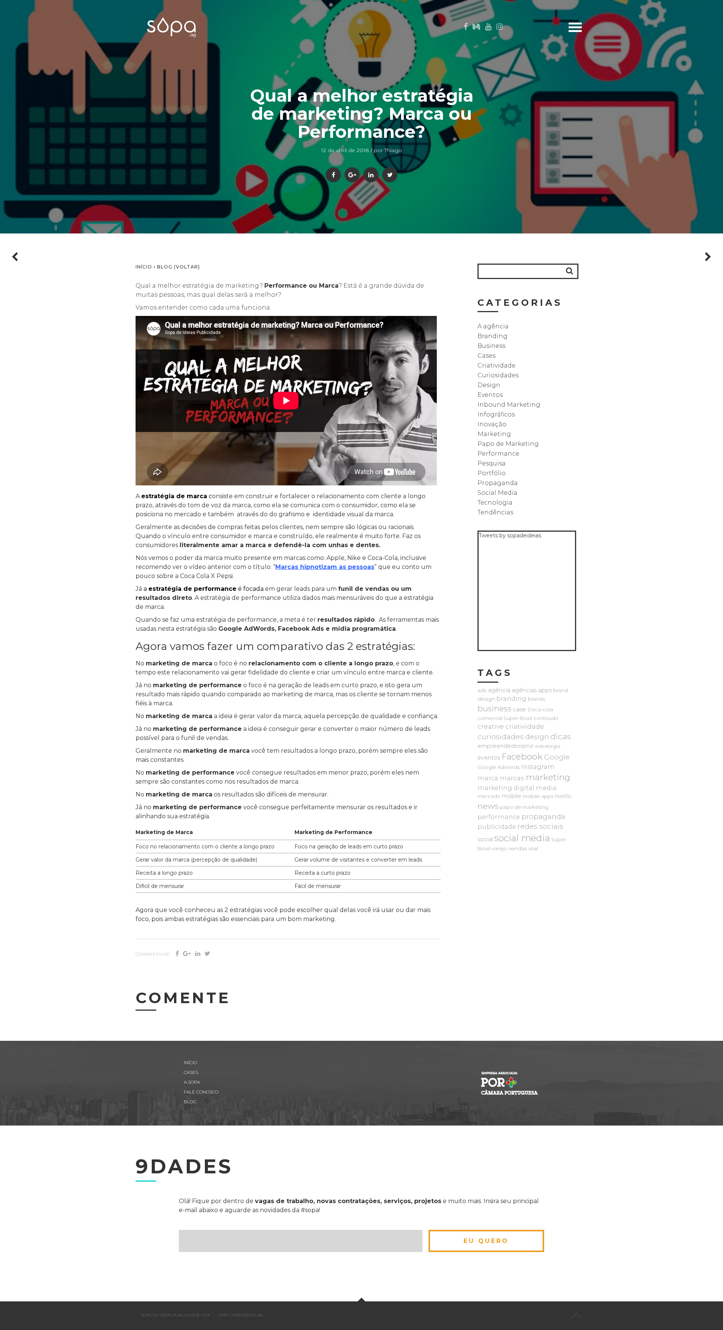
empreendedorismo (505, 746)
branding (511, 698)
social (485, 839)
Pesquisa (491, 463)
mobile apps (538, 796)
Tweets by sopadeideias (510, 535)
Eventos (490, 394)
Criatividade (496, 365)
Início (608, 50)
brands (536, 699)
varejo (499, 848)
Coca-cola (540, 709)
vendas (517, 848)
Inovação (491, 424)
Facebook (522, 756)
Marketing (494, 434)
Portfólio (491, 473)
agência (499, 690)
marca (487, 778)
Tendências (495, 512)
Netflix (563, 796)
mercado (488, 796)
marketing (548, 777)
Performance (498, 453)
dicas (561, 736)
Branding (492, 336)
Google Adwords (498, 767)
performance (498, 817)
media (546, 788)
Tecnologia (495, 502)
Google (557, 757)
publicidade (496, 826)
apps (545, 690)
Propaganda (497, 483)
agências (524, 690)
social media (522, 838)
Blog (608, 73)
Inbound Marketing (508, 404)
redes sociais (540, 826)
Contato (602, 96)
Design (488, 385)
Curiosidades (498, 375)
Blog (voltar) (178, 267)
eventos (488, 757)
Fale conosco (201, 1092)
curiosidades (500, 736)
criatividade (524, 726)
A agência (493, 326)
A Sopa (606, 85)
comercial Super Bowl (504, 718)
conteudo (546, 718)
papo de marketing (524, 807)
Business (491, 345)
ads (482, 690)
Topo (576, 1316)
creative (490, 726)
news (488, 806)
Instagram (538, 766)
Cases (607, 61)
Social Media (497, 492)
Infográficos (496, 414)
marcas (512, 778)
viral (533, 848)
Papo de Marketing (508, 443)
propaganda (543, 816)
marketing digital (505, 788)
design (537, 736)
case (519, 709)
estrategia (547, 746)
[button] (569, 271)
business (494, 708)
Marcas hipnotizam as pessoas (324, 566)
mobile (511, 796)
